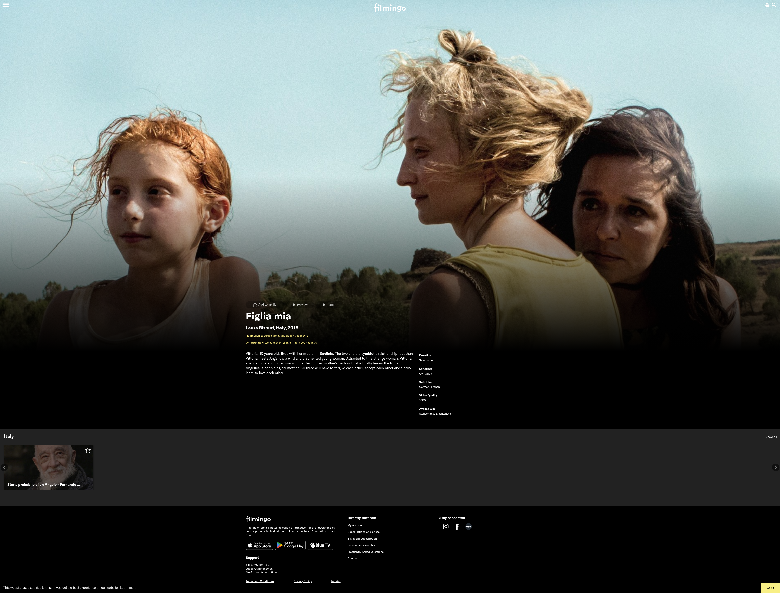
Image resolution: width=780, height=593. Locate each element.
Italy (281, 328)
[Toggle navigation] (6, 4)
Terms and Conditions (260, 581)
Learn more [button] (128, 587)
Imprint (336, 581)
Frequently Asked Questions (366, 552)
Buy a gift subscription (362, 538)
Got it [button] (770, 587)
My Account (355, 525)
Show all (771, 437)
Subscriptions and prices (364, 532)
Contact (353, 558)
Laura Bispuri (260, 328)
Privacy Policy (303, 581)
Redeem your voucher (361, 545)
